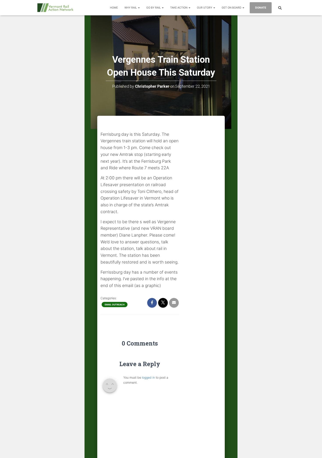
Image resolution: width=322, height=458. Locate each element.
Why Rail (131, 7)
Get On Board (232, 7)
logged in (148, 377)
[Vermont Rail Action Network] (55, 7)
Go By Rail (153, 7)
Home (114, 7)
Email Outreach (114, 304)
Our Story (205, 7)
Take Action (179, 7)
